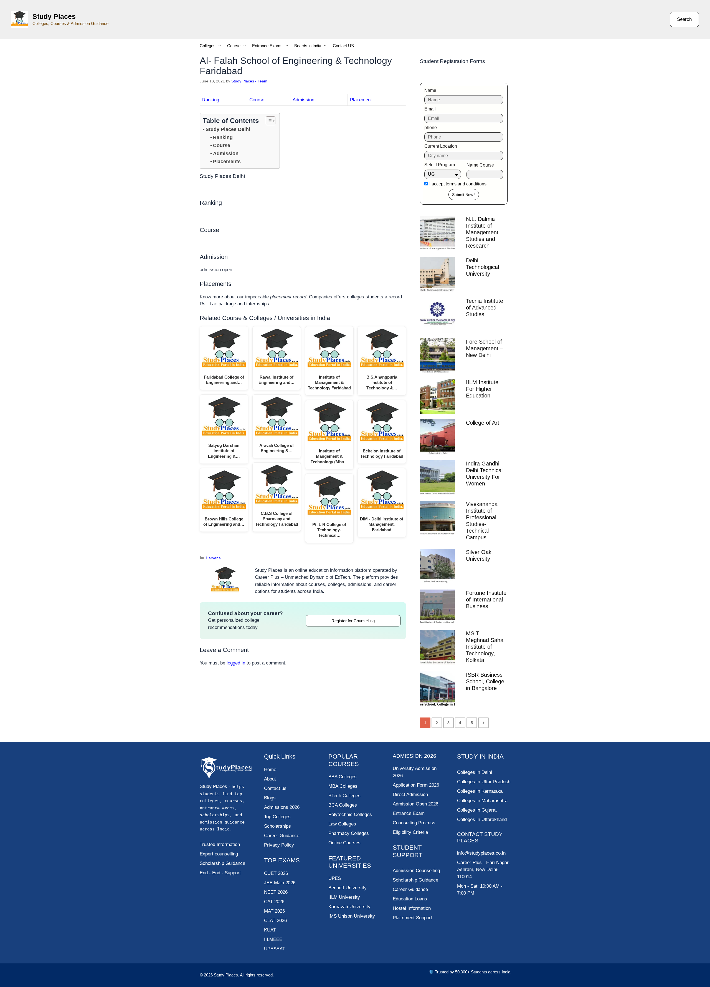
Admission (303, 99)
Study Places (54, 16)
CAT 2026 (274, 901)
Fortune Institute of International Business (486, 599)
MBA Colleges (342, 786)
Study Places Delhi (228, 129)
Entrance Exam (409, 813)
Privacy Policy (279, 845)
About (270, 779)
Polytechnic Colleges (350, 814)
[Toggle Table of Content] (268, 120)
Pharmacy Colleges (348, 833)
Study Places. (227, 975)
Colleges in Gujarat (477, 810)
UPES (334, 878)
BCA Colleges (342, 805)
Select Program (439, 164)
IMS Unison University (351, 916)
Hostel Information (412, 908)
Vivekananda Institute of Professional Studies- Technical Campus (482, 520)
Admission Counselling (416, 870)
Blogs (270, 797)
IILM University (344, 897)
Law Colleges (342, 824)
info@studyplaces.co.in (481, 853)
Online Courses (344, 842)
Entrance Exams (267, 45)
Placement (361, 99)
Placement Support (412, 917)
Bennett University (347, 887)
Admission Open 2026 (415, 804)
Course (233, 45)
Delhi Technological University (482, 267)
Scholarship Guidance (415, 880)
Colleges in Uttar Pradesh (483, 781)
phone (430, 127)
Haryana (213, 558)
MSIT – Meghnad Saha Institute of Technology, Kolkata (484, 646)
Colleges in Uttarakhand (482, 819)
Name (430, 90)
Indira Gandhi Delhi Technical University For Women (484, 473)
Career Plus (469, 862)
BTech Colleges (344, 795)
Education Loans (410, 899)
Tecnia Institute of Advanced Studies (484, 307)
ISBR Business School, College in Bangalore (485, 681)
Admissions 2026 (282, 807)
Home (270, 769)
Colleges (207, 45)
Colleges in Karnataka (480, 791)
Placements (227, 161)
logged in (236, 663)
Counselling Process (414, 822)
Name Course (480, 165)
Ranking (210, 99)
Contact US (343, 45)
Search (684, 19)
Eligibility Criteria (410, 832)
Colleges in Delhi (474, 772)
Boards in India (307, 45)
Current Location (440, 146)
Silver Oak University (478, 555)
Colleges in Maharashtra (482, 800)
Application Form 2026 (416, 785)
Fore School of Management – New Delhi (484, 348)
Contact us (275, 788)
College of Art (482, 423)
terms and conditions (466, 184)
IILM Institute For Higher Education (482, 389)
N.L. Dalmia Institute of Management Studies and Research (482, 232)
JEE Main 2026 (279, 882)
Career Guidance (410, 889)
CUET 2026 (276, 873)
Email (430, 109)
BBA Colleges (342, 776)
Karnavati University (349, 906)
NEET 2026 (276, 892)
